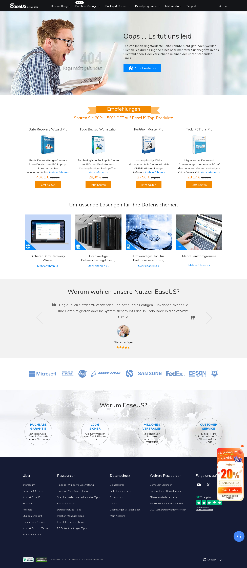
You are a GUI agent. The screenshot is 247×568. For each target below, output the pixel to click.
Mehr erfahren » (59, 172)
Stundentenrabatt (32, 515)
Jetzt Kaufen (47, 184)
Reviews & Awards (33, 491)
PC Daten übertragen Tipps (72, 528)
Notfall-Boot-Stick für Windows (167, 503)
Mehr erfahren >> (48, 265)
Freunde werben (32, 534)
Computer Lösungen (161, 484)
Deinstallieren (117, 484)
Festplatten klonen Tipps (70, 522)
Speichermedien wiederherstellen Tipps (78, 497)
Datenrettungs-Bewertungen (165, 491)
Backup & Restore (116, 6)
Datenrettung (59, 6)
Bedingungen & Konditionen (125, 509)
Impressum (29, 484)
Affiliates (27, 509)
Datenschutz (116, 497)
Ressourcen (66, 475)
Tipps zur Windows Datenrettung (75, 484)
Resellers (27, 503)
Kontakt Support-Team (35, 528)
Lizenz (113, 503)
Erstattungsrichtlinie (120, 491)
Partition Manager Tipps (70, 515)
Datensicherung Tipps (69, 509)
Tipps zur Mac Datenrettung (72, 491)
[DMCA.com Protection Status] (42, 559)
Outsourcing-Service (34, 522)
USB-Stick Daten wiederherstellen (168, 509)
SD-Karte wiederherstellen (164, 497)
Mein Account (117, 515)
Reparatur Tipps (66, 503)
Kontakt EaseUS (31, 497)
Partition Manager (86, 6)
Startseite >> (145, 68)
